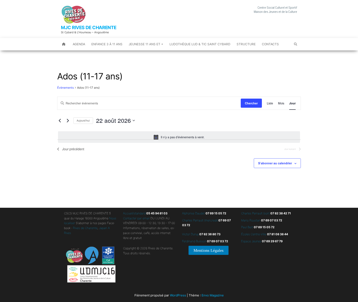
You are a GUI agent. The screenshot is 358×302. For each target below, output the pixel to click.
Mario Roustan (250, 220)
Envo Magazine (213, 295)
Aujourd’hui (83, 120)
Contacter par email (136, 218)
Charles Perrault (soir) (255, 213)
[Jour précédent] (59, 120)
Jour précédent (73, 149)
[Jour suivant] (67, 120)
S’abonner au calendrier (275, 163)
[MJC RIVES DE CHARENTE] (64, 44)
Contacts (270, 44)
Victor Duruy (190, 234)
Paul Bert (247, 227)
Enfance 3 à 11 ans (106, 44)
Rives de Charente (85, 228)
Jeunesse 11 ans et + (146, 44)
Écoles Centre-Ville (253, 234)
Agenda (79, 44)
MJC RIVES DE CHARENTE (88, 27)
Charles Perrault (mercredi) (200, 220)
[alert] (179, 137)
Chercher (251, 103)
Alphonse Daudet (193, 213)
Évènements (65, 87)
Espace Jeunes (251, 241)
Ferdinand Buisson (194, 241)
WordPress (178, 295)
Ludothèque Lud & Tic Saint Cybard (199, 44)
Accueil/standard (134, 213)
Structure (246, 44)
